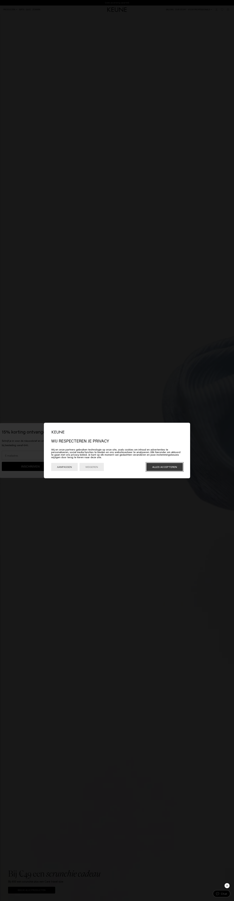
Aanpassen (64, 467)
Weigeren (91, 467)
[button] (227, 885)
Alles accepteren (164, 467)
